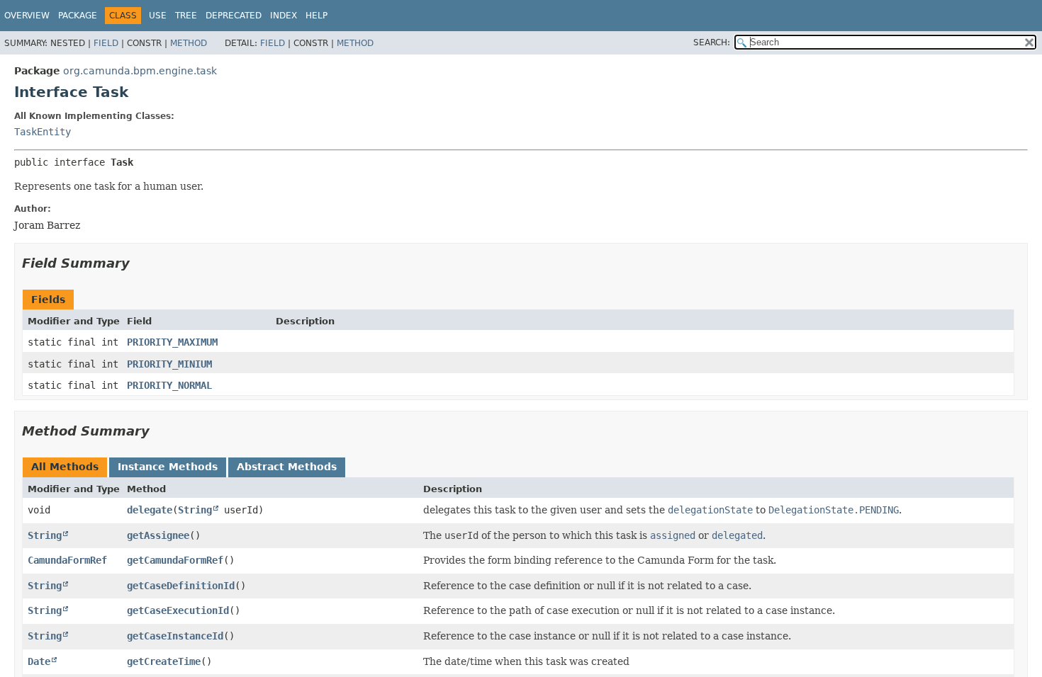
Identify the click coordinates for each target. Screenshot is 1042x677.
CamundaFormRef (67, 560)
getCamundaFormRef (175, 560)
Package (77, 16)
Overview (27, 16)
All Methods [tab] (65, 466)
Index (283, 16)
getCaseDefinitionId (181, 585)
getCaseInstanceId (175, 636)
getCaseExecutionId (178, 610)
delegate (149, 510)
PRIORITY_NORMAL (169, 385)
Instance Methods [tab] (168, 466)
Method (188, 43)
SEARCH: (711, 42)
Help (316, 16)
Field (106, 43)
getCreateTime (164, 661)
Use (158, 16)
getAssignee (158, 535)
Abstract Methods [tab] (287, 466)
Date (39, 661)
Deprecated (234, 16)
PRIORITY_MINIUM (169, 364)
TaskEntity (42, 131)
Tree (186, 16)
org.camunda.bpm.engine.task (140, 70)
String (195, 510)
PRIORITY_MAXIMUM (172, 342)
